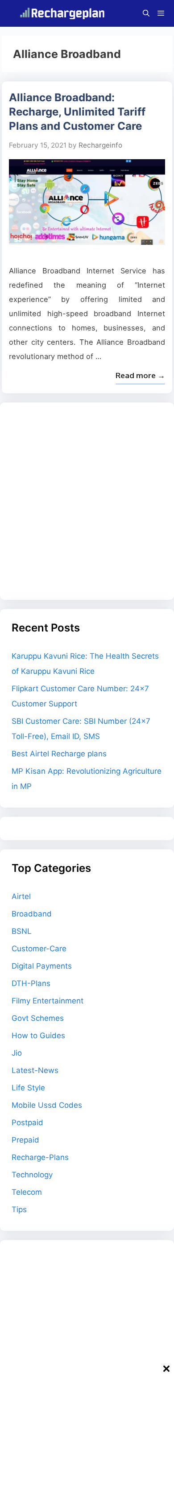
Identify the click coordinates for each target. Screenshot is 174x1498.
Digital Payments (42, 966)
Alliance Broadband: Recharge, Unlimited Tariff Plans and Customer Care (77, 111)
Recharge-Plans (40, 1157)
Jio (17, 1052)
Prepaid (25, 1139)
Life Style (28, 1087)
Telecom (27, 1192)
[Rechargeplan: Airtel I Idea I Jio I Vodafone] (64, 13)
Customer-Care (39, 948)
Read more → (140, 375)
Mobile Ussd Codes (47, 1105)
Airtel (21, 896)
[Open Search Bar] (145, 13)
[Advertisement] (87, 501)
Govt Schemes (38, 1018)
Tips (19, 1209)
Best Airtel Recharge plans (59, 753)
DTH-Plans (31, 983)
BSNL (22, 931)
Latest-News (35, 1070)
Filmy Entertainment (47, 1000)
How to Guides (38, 1035)
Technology (32, 1174)
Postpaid (27, 1122)
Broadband (32, 913)
